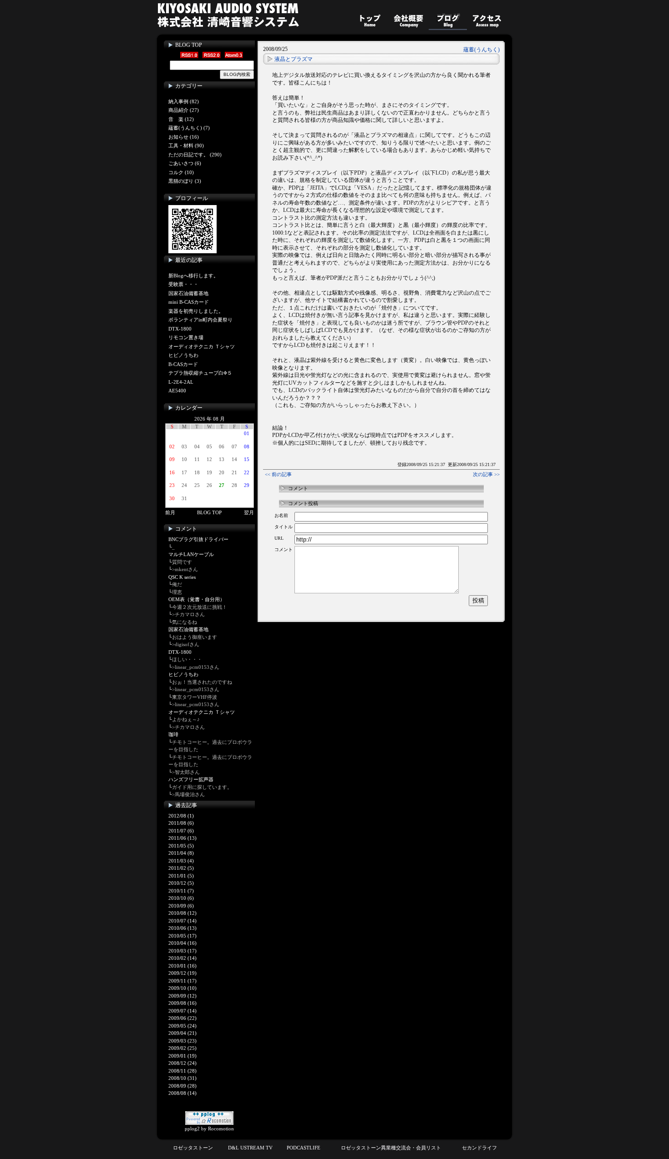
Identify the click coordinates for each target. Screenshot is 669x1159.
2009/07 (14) (182, 1010)
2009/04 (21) (182, 1033)
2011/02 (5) (181, 868)
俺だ (177, 584)
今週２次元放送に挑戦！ (199, 607)
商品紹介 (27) (183, 110)
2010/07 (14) (182, 920)
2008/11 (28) (182, 1071)
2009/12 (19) (182, 973)
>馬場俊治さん (188, 794)
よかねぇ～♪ (186, 719)
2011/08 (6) (181, 823)
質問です (182, 562)
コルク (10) (181, 172)
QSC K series (182, 577)
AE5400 (177, 390)
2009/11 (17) (182, 980)
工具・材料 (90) (186, 145)
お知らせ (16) (183, 137)
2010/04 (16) (182, 943)
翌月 (249, 512)
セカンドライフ (479, 1147)
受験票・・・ (183, 284)
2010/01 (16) (182, 965)
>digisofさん (185, 644)
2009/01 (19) (182, 1056)
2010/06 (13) (182, 928)
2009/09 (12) (182, 995)
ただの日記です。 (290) (195, 154)
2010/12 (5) (181, 883)
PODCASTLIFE (303, 1147)
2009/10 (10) (182, 988)
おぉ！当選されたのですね (202, 682)
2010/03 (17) (182, 950)
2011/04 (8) (181, 853)
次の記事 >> (486, 474)
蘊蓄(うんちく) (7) (189, 127)
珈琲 (173, 734)
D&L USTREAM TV (250, 1147)
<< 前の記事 (278, 474)
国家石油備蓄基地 (188, 293)
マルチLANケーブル (191, 554)
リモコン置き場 (185, 337)
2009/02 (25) (182, 1048)
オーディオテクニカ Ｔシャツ (201, 346)
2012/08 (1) (181, 815)
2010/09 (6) (181, 905)
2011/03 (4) (181, 860)
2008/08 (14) (182, 1093)
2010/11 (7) (181, 890)
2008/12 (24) (182, 1063)
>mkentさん (185, 569)
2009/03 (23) (182, 1041)
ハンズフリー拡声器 (190, 779)
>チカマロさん (188, 614)
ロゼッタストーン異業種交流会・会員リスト (391, 1147)
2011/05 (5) (181, 845)
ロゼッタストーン (193, 1147)
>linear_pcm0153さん (195, 667)
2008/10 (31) (182, 1078)
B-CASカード (183, 364)
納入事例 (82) (183, 101)
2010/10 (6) (181, 898)
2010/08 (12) (182, 913)
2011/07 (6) (181, 830)
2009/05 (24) (182, 1026)
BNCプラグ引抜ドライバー (198, 539)
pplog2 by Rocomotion (209, 1128)
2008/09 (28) (182, 1086)
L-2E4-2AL (180, 382)
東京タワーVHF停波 (194, 697)
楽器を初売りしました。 (195, 311)
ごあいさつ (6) (184, 163)
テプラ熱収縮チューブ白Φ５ (200, 373)
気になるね (184, 622)
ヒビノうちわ (183, 355)
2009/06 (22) (182, 1018)
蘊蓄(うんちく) (481, 49)
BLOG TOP (188, 45)
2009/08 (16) (182, 1003)
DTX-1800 (180, 328)
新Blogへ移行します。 (193, 275)
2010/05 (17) (182, 935)
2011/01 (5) (181, 875)
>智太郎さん (186, 772)
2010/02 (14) (182, 958)
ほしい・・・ (187, 659)
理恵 (177, 592)
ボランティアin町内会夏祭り (200, 319)
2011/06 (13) (182, 838)
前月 (170, 512)
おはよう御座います (194, 637)
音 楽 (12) (181, 119)
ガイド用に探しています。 (202, 787)
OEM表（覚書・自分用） (196, 599)
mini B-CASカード (188, 302)
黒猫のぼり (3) (184, 181)
